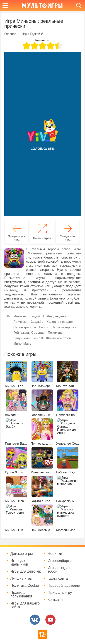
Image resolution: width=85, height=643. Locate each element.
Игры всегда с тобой (59, 569)
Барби (43, 327)
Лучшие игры (21, 578)
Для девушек (56, 316)
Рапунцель (21, 338)
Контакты (55, 600)
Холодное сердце (59, 321)
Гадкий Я (37, 316)
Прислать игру (60, 592)
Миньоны (20, 316)
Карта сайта (58, 578)
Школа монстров (58, 338)
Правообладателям (63, 585)
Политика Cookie (24, 585)
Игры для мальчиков (19, 562)
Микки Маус (22, 343)
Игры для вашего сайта (25, 605)
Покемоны (55, 332)
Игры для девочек (25, 571)
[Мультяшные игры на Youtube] (50, 620)
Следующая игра (67, 238)
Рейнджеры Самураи (29, 332)
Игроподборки (60, 561)
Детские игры (21, 554)
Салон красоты (24, 327)
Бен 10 (38, 338)
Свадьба (37, 321)
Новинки (55, 554)
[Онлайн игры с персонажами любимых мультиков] (42, 5)
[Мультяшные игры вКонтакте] (35, 620)
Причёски (20, 321)
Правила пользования (21, 594)
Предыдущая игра (16, 238)
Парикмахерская (63, 327)
